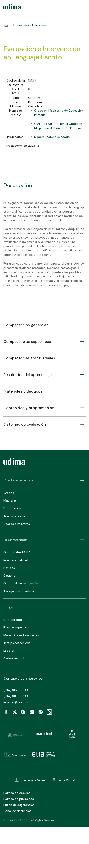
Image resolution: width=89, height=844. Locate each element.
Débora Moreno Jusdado (52, 137)
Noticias (9, 568)
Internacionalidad (15, 560)
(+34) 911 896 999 (16, 696)
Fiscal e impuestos (16, 627)
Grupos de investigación (20, 583)
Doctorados (12, 508)
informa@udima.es (16, 702)
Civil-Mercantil (13, 658)
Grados (8, 493)
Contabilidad (12, 620)
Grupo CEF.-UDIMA (16, 552)
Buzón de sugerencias (18, 805)
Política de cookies (16, 793)
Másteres (10, 500)
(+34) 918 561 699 (16, 690)
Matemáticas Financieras (21, 635)
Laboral (8, 651)
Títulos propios (14, 516)
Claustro (9, 576)
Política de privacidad (18, 799)
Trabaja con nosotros (18, 591)
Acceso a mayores (16, 524)
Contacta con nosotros (23, 678)
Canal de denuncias (17, 811)
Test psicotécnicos (16, 643)
